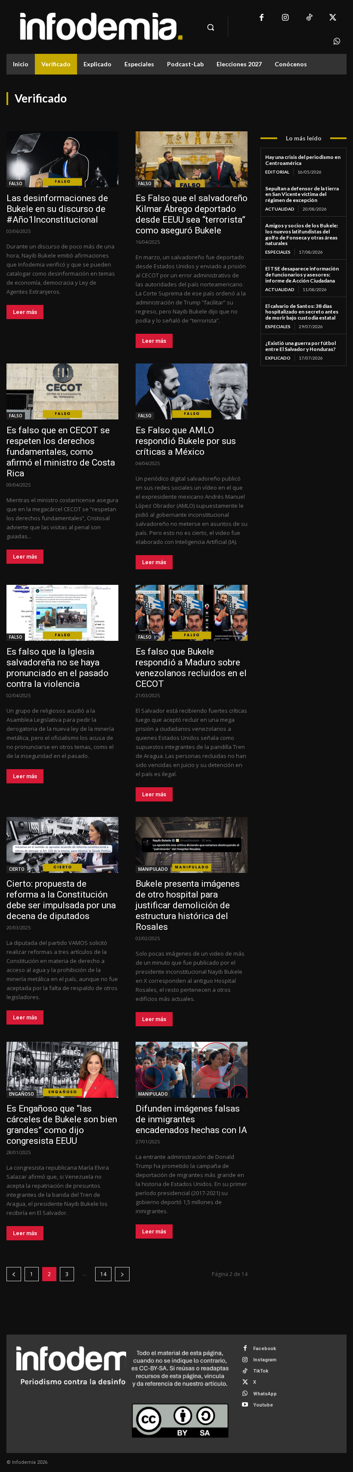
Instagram (264, 1360)
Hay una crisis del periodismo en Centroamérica (303, 160)
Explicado (278, 357)
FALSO (15, 183)
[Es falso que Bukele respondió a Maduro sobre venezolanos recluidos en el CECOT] (192, 613)
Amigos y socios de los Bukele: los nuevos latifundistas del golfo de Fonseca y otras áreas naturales (301, 234)
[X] (332, 18)
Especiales (278, 252)
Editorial (277, 171)
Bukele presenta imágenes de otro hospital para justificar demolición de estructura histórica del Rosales (188, 905)
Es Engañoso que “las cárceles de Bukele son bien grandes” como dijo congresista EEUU (61, 1124)
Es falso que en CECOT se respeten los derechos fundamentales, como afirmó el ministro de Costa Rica (60, 451)
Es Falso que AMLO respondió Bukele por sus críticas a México (186, 441)
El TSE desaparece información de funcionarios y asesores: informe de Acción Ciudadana (302, 274)
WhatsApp (265, 1394)
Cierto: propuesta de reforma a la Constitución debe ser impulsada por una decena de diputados (61, 900)
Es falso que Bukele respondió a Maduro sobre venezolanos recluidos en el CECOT (191, 667)
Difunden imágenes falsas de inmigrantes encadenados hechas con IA (191, 1119)
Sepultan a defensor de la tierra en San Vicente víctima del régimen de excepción (302, 194)
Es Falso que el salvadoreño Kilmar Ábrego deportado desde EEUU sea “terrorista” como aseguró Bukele (192, 214)
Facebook (264, 1348)
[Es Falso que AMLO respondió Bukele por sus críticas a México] (192, 391)
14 (103, 1274)
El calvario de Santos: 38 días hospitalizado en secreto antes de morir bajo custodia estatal (301, 312)
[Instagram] (285, 18)
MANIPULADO (153, 869)
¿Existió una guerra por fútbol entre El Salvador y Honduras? (300, 346)
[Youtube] (245, 1405)
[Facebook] (261, 18)
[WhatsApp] (337, 42)
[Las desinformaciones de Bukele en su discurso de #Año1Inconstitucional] (62, 159)
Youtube (263, 1405)
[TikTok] (309, 18)
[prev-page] (13, 1274)
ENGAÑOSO (21, 1094)
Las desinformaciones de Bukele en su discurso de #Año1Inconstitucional (57, 209)
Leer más (25, 312)
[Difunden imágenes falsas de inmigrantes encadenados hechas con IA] (192, 1070)
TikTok (260, 1371)
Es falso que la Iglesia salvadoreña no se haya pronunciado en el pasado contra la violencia (57, 667)
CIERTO (17, 869)
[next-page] (122, 1274)
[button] (210, 27)
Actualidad (279, 208)
